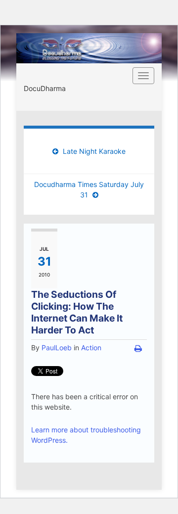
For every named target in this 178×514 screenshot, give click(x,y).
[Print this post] (138, 348)
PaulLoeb (57, 347)
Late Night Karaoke (94, 151)
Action (91, 347)
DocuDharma (45, 88)
